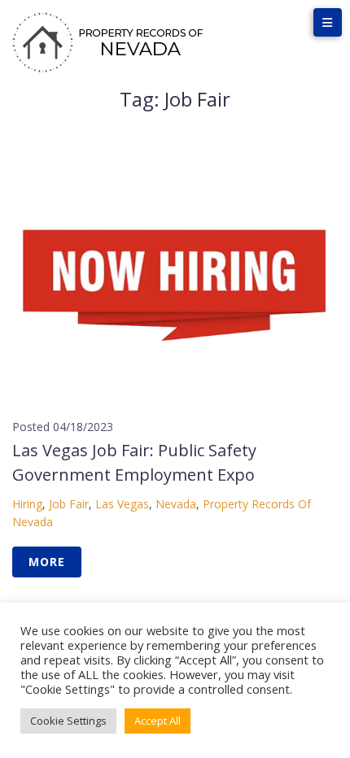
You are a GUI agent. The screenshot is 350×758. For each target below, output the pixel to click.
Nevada (175, 504)
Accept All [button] (157, 720)
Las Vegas (122, 504)
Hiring (27, 504)
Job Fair (69, 504)
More (46, 561)
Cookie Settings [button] (68, 720)
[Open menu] (327, 22)
